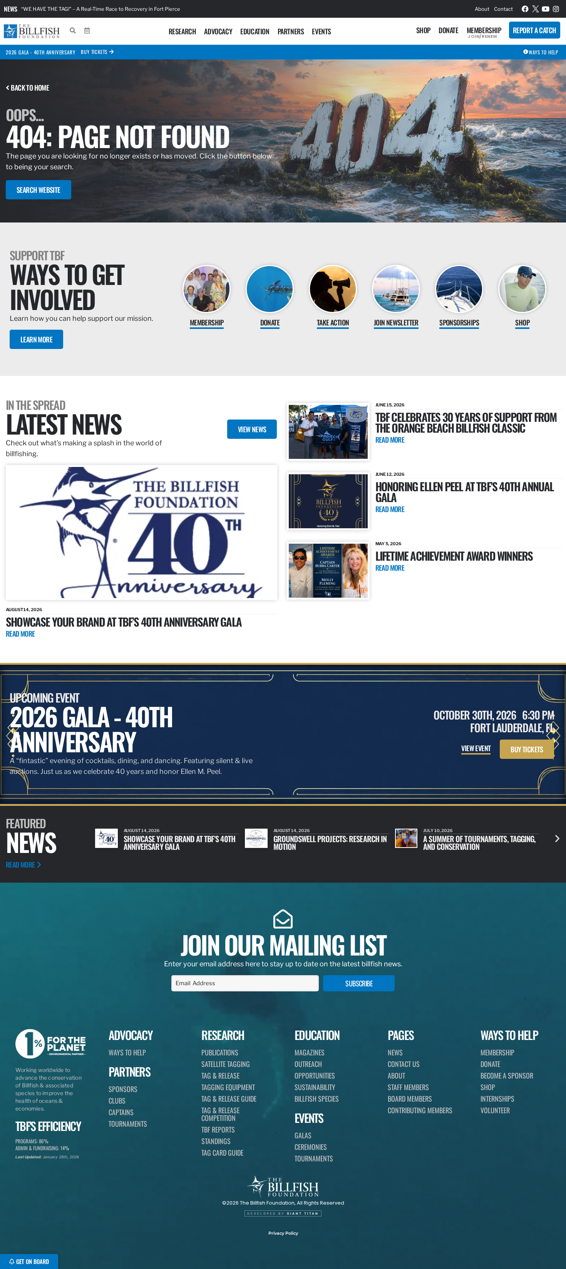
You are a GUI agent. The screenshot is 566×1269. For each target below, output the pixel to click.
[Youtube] (545, 9)
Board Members (410, 1099)
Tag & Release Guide (228, 1099)
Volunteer (495, 1110)
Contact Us (404, 1064)
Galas (303, 1135)
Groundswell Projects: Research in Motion (180, 842)
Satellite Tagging (225, 1064)
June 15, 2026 (390, 405)
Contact (503, 9)
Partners (291, 31)
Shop (423, 30)
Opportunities (315, 1075)
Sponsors (123, 1089)
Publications (219, 1052)
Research (182, 31)
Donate (449, 30)
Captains (121, 1112)
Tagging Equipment (228, 1087)
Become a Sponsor (507, 1075)
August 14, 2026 (24, 609)
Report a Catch (534, 30)
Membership (484, 30)
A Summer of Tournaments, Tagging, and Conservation (329, 842)
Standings (216, 1141)
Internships (497, 1099)
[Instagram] (556, 9)
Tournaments (128, 1124)
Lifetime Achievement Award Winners (454, 555)
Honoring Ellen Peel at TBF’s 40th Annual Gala (464, 491)
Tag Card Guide (222, 1153)
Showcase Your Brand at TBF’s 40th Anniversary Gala (123, 621)
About (482, 9)
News (10, 8)
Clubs (117, 1100)
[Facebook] (525, 9)
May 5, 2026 (388, 543)
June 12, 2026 (390, 474)
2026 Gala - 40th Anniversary (40, 52)
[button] (557, 838)
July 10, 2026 (288, 830)
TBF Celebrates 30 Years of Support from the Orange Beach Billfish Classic (466, 422)
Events (321, 31)
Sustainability (315, 1087)
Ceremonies (311, 1147)
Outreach (308, 1064)
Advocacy (218, 31)
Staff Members (408, 1087)
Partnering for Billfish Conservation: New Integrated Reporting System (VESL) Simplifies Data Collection (144, 9)
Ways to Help (127, 1052)
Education (254, 31)
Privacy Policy (283, 1233)
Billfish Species (317, 1099)
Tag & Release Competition (220, 1114)
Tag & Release (220, 1075)
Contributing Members (420, 1110)
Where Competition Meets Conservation (462, 842)
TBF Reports (218, 1129)
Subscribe (358, 983)
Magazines (310, 1052)
